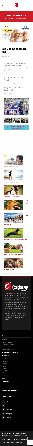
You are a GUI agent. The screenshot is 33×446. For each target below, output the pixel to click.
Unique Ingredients (7, 342)
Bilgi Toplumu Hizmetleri (10, 390)
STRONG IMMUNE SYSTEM (12, 197)
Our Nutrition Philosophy (10, 352)
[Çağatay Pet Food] (16, 5)
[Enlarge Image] (16, 33)
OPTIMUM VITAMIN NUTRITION (13, 255)
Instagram (9, 413)
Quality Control (6, 347)
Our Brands (5, 355)
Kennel (5, 373)
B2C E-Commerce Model (8, 349)
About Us (4, 339)
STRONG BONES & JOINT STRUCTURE (16, 240)
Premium (4, 363)
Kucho (4, 368)
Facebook (9, 409)
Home (3, 336)
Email (7, 401)
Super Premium (6, 359)
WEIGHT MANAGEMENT (11, 182)
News (3, 378)
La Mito (5, 370)
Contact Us (5, 381)
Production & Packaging (8, 344)
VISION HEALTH (9, 270)
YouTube (8, 418)
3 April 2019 (5, 56)
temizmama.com (6, 375)
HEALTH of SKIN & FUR (11, 167)
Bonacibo (5, 361)
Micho (4, 366)
